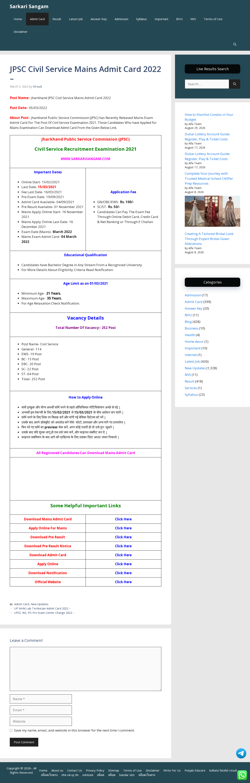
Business (191, 328)
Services (191, 388)
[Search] (234, 84)
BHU (179, 19)
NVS (193, 19)
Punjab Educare (195, 770)
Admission (121, 19)
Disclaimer (21, 32)
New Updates (39, 604)
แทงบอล (87, 775)
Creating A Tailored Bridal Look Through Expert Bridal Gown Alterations (209, 238)
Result (57, 19)
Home (18, 19)
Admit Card (37, 19)
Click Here (123, 519)
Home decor (194, 341)
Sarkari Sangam (29, 6)
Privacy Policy (95, 770)
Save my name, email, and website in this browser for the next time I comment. (74, 730)
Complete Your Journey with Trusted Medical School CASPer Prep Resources (209, 178)
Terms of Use (213, 19)
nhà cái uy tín (70, 775)
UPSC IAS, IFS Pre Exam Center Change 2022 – (44, 613)
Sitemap (113, 770)
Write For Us (172, 770)
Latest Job (76, 19)
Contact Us (74, 770)
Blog (188, 321)
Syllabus (141, 19)
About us (57, 770)
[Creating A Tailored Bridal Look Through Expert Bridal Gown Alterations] (212, 212)
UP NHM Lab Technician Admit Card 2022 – (42, 608)
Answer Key (99, 19)
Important (161, 19)
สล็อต (100, 775)
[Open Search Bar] (234, 44)
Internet (191, 355)
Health (190, 335)
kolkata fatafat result (223, 770)
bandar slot (127, 775)
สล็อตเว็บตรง (49, 775)
